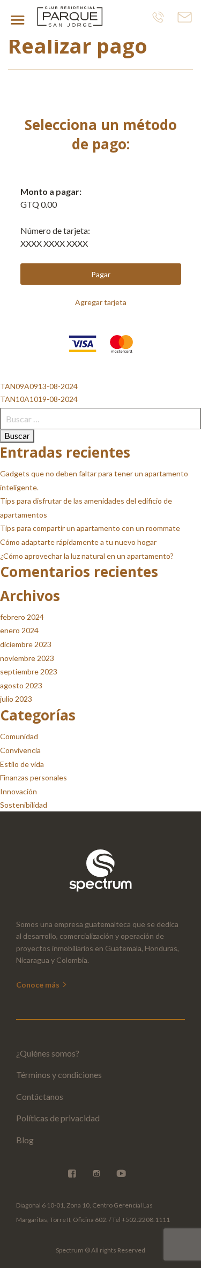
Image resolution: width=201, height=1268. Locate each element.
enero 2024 (19, 630)
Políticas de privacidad (58, 1118)
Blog (25, 1140)
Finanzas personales (33, 777)
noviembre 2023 (27, 658)
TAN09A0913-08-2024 (39, 386)
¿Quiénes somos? (47, 1053)
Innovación (18, 791)
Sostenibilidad (23, 804)
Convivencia (20, 750)
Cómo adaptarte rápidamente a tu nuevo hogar (78, 541)
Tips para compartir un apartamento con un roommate (90, 528)
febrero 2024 (22, 616)
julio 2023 (16, 698)
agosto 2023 (21, 685)
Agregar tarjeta (100, 302)
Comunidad (19, 736)
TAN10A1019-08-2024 (39, 399)
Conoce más (38, 984)
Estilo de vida (22, 764)
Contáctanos (39, 1096)
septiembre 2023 (28, 671)
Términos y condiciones (59, 1074)
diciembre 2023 (25, 644)
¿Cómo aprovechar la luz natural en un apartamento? (87, 555)
